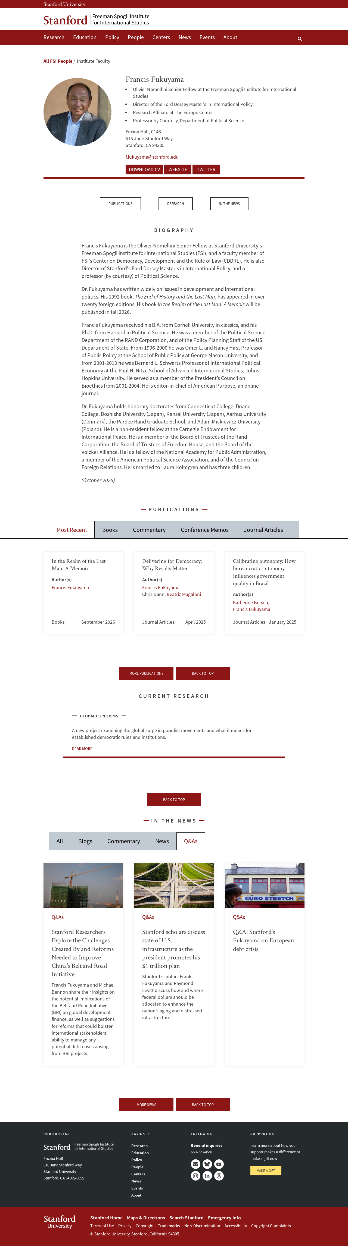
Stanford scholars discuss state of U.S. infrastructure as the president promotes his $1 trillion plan (174, 964)
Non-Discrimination (202, 1225)
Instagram (195, 1176)
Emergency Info (224, 1217)
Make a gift (266, 1170)
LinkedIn (207, 1176)
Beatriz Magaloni (184, 594)
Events (207, 37)
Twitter (206, 169)
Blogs (85, 841)
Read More (82, 748)
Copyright (145, 1225)
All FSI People (58, 61)
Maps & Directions (146, 1217)
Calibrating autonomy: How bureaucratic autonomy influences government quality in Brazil (264, 593)
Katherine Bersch (250, 602)
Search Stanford (186, 1217)
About (230, 37)
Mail (195, 1164)
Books (110, 529)
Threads (219, 1176)
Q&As (190, 841)
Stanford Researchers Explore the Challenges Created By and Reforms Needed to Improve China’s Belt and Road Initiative (83, 964)
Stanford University (64, 4)
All (60, 841)
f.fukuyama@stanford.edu (152, 157)
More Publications (146, 673)
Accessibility (236, 1225)
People (136, 37)
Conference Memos (205, 529)
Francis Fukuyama (70, 587)
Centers (161, 37)
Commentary (149, 529)
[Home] (97, 19)
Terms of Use (102, 1225)
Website (178, 169)
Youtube (219, 1164)
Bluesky (207, 1164)
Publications (120, 203)
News (185, 37)
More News (146, 1104)
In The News (229, 203)
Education (85, 37)
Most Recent (72, 529)
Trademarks (169, 1225)
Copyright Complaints (271, 1225)
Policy (112, 37)
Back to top (203, 673)
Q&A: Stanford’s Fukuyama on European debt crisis (264, 964)
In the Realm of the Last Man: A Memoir (83, 593)
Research (54, 37)
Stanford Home (106, 1217)
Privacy (124, 1225)
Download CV (144, 169)
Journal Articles (263, 529)
